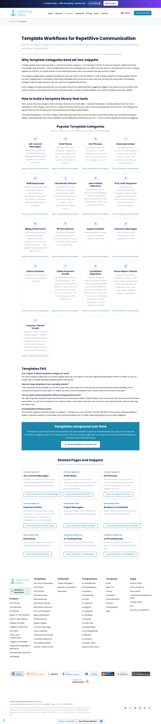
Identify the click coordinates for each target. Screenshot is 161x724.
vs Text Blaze (87, 615)
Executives (29, 538)
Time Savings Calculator (20, 652)
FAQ (131, 606)
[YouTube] (135, 708)
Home (50, 13)
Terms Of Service (137, 587)
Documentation (112, 599)
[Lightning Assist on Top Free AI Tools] (141, 674)
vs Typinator (87, 603)
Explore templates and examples (35, 168)
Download (79, 13)
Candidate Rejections (43, 639)
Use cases (14, 631)
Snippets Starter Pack (19, 627)
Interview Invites (32, 507)
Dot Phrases (110, 475)
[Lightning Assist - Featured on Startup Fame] (123, 674)
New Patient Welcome (43, 607)
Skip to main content (80, 9)
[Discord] (145, 708)
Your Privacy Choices (88, 721)
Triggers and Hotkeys (19, 642)
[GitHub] (149, 708)
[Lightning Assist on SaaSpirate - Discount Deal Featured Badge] (107, 674)
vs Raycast (86, 619)
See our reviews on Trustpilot (80, 695)
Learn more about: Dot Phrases (118, 494)
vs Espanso (87, 591)
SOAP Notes (70, 475)
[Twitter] (140, 708)
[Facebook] (125, 708)
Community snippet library (112, 54)
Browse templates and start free (82, 444)
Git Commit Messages (36, 475)
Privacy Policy (136, 583)
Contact (104, 13)
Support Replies (40, 623)
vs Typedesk (87, 611)
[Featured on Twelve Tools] (80, 680)
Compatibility (112, 607)
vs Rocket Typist (89, 643)
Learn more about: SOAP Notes (78, 494)
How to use (110, 3)
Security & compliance (139, 610)
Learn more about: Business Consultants (122, 526)
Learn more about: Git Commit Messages (42, 494)
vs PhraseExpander (90, 631)
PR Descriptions (40, 619)
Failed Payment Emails (43, 635)
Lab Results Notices (42, 603)
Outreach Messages (42, 627)
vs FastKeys (87, 639)
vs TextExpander (73, 538)
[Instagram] (130, 708)
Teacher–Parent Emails (43, 647)
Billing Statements (41, 615)
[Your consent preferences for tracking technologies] (4, 720)
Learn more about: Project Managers (80, 526)
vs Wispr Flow (87, 623)
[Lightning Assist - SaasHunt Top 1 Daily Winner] (35, 674)
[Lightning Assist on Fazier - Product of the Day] (71, 674)
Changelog (14, 656)
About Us (110, 587)
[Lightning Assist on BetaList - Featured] (53, 674)
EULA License (135, 591)
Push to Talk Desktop (18, 619)
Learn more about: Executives (37, 554)
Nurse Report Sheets (42, 643)
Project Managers (73, 507)
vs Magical (86, 607)
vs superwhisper (89, 627)
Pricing (89, 13)
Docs (96, 13)
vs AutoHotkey (88, 595)
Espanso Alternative (90, 647)
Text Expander (15, 607)
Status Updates (40, 631)
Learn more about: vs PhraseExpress (120, 554)
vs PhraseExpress (113, 538)
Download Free (144, 13)
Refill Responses (40, 599)
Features (59, 13)
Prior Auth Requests (42, 611)
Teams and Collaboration (15, 636)
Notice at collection (66, 721)
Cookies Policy (136, 602)
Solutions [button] (69, 13)
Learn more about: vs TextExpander (80, 554)
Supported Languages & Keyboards (20, 647)
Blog (108, 611)
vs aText (85, 599)
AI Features (14, 611)
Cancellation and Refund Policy (140, 596)
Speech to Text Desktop (19, 615)
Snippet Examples (17, 623)
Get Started (15, 603)
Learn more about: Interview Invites (40, 526)
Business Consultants (116, 507)
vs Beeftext (86, 635)
